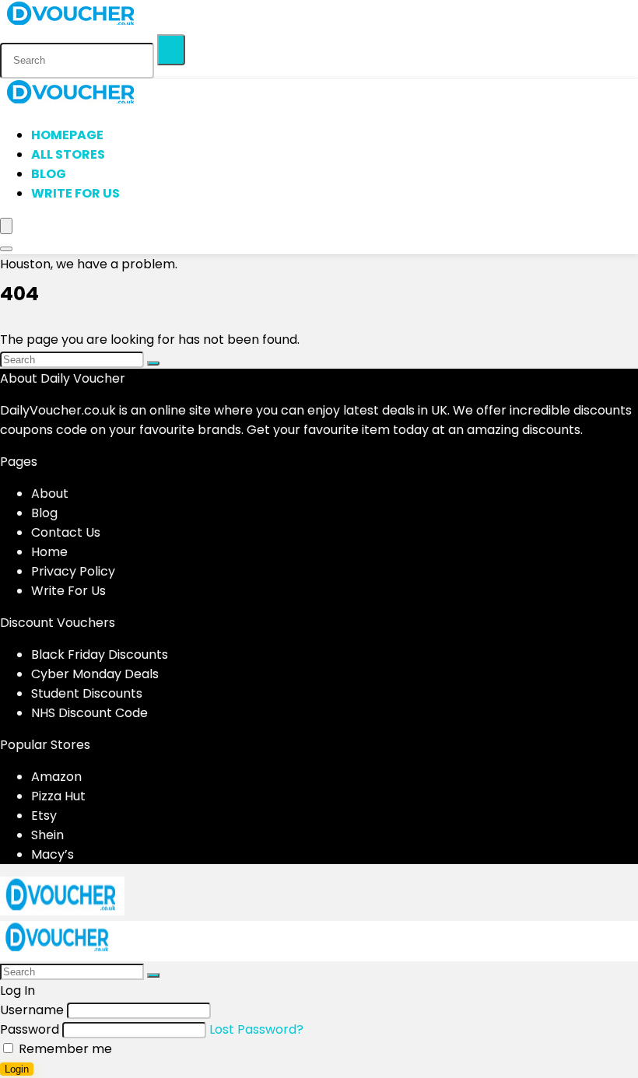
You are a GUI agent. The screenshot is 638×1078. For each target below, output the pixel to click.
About (49, 493)
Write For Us (75, 193)
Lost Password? (256, 1029)
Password (29, 1029)
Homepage (67, 135)
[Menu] (6, 226)
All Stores (68, 154)
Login (17, 1069)
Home (49, 552)
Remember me (64, 1049)
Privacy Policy (73, 571)
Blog (48, 174)
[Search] (171, 49)
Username (32, 1010)
